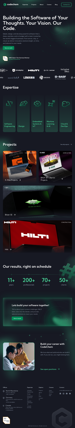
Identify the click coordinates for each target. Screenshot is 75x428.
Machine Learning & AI (29, 402)
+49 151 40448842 (10, 402)
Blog (56, 4)
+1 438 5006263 (9, 410)
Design (29, 394)
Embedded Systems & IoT (30, 397)
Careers (49, 4)
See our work (8, 48)
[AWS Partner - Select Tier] (6, 420)
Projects (33, 4)
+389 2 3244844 (10, 394)
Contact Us (66, 4)
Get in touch (17, 318)
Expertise (25, 4)
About (41, 4)
